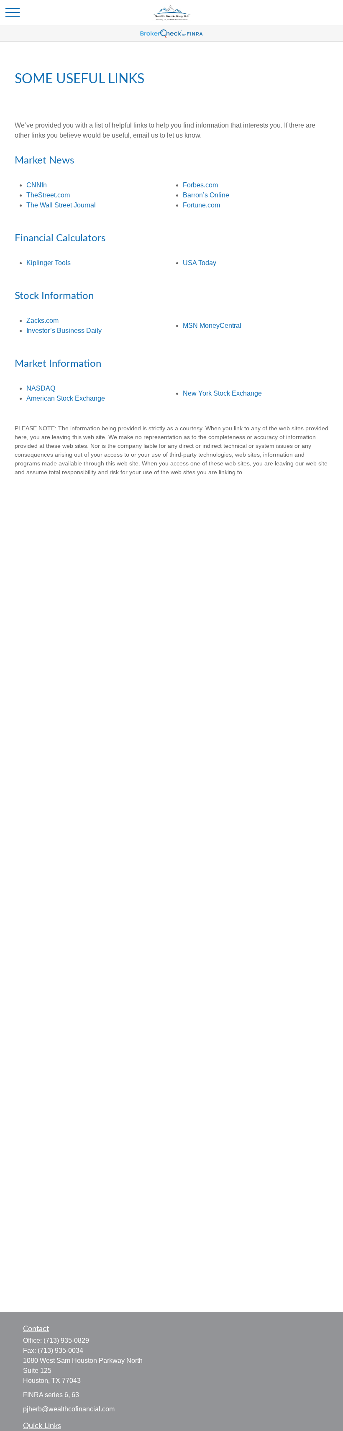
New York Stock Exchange (222, 393)
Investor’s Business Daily (64, 330)
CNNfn (36, 185)
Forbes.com (200, 185)
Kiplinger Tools (48, 262)
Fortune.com (201, 205)
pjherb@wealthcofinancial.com (69, 1409)
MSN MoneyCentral (212, 325)
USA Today (199, 262)
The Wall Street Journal (61, 205)
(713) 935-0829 (66, 1340)
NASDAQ (40, 388)
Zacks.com (42, 320)
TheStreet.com (48, 195)
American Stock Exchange (65, 398)
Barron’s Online (206, 195)
